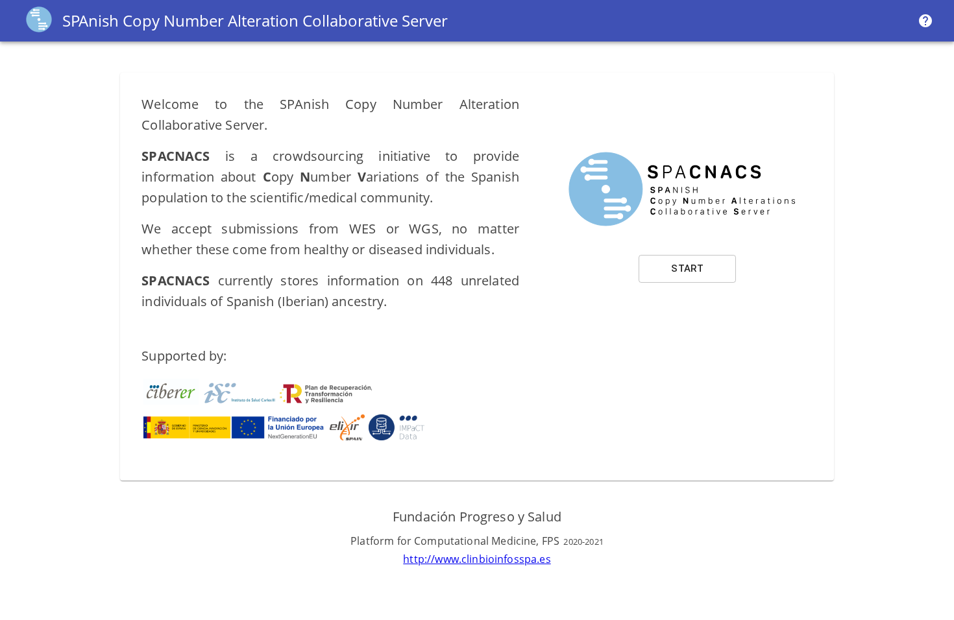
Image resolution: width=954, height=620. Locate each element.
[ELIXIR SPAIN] (347, 437)
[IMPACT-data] (396, 437)
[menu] (925, 21)
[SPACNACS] (39, 32)
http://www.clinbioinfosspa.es (476, 559)
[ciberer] (171, 402)
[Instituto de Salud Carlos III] (288, 402)
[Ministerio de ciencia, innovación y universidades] (234, 437)
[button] (687, 268)
